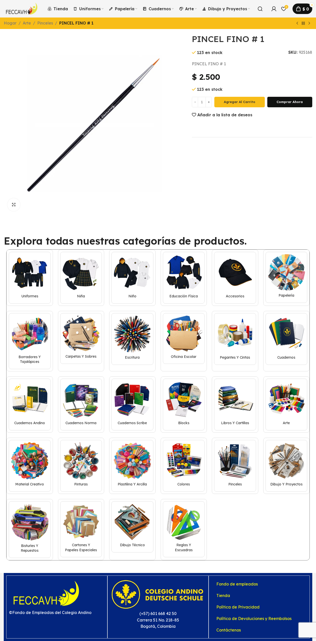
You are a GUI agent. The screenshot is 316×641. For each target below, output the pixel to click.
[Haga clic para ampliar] (13, 204)
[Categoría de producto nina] (81, 277)
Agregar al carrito (239, 102)
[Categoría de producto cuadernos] (286, 339)
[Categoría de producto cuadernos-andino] (29, 404)
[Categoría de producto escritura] (132, 339)
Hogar (10, 23)
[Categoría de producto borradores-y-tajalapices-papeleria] (29, 341)
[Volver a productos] (303, 24)
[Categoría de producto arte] (286, 404)
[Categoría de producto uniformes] (29, 277)
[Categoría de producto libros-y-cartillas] (235, 404)
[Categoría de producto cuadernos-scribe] (132, 404)
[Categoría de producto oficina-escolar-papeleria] (184, 338)
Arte (27, 23)
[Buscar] (260, 9)
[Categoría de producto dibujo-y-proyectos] (286, 465)
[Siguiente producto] (309, 24)
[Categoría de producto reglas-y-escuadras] (184, 529)
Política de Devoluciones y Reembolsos (254, 618)
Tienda (223, 595)
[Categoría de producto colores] (184, 465)
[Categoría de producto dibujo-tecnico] (132, 526)
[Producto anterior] (297, 24)
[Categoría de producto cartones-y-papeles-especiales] (81, 529)
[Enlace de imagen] (46, 593)
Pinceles (45, 23)
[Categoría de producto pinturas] (81, 465)
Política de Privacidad (238, 606)
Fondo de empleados (237, 583)
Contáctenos (228, 629)
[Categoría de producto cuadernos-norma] (81, 404)
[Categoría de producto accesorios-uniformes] (235, 277)
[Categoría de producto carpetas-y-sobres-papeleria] (81, 338)
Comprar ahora (290, 102)
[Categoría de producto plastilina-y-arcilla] (132, 465)
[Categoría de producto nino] (132, 277)
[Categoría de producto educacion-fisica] (184, 277)
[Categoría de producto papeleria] (286, 277)
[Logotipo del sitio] (22, 8)
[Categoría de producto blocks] (184, 404)
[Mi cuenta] (274, 9)
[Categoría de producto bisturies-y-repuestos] (29, 529)
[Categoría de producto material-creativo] (29, 465)
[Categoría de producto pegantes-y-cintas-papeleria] (235, 339)
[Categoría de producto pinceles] (235, 465)
